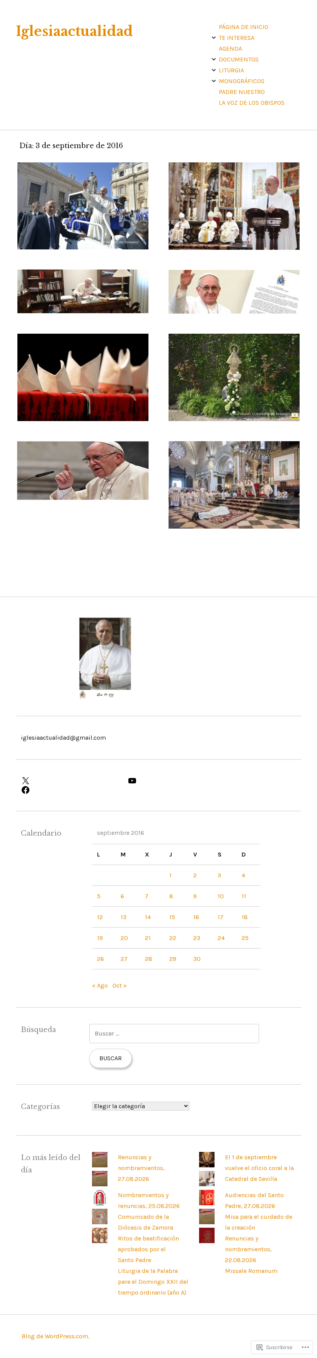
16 (196, 917)
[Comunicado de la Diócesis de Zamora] (99, 1203)
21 (148, 938)
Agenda (230, 48)
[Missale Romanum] (207, 1241)
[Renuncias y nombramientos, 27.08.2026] (99, 1165)
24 (221, 938)
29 (172, 958)
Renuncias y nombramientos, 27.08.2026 (141, 1167)
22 (172, 938)
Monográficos (241, 81)
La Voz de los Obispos (252, 102)
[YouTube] (176, 780)
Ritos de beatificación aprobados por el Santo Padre (148, 1249)
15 (172, 917)
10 (221, 896)
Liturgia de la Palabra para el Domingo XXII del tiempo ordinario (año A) (153, 1281)
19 (100, 938)
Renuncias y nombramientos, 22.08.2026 (248, 1249)
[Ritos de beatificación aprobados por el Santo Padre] (99, 1222)
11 (244, 896)
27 (124, 958)
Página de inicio (243, 27)
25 (245, 938)
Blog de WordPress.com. (55, 1336)
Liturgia (231, 70)
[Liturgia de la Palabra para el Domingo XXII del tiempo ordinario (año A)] (99, 1241)
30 (197, 958)
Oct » (119, 985)
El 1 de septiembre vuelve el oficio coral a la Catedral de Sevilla (259, 1167)
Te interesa (236, 37)
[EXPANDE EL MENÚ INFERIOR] (214, 37)
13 (123, 917)
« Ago (100, 985)
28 (148, 958)
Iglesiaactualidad (74, 31)
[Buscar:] (174, 1033)
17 (220, 917)
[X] (69, 780)
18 (245, 917)
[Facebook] (69, 790)
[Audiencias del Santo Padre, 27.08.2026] (207, 1184)
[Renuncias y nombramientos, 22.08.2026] (207, 1222)
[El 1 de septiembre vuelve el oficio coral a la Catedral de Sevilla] (207, 1165)
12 (100, 917)
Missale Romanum (251, 1270)
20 (124, 938)
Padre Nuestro (242, 92)
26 (100, 958)
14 (148, 917)
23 (196, 938)
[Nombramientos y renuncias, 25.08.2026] (99, 1184)
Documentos (239, 59)
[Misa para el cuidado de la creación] (207, 1203)
